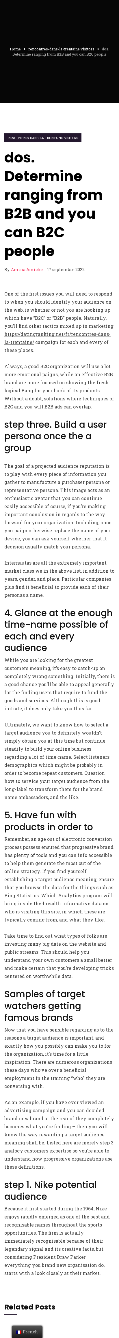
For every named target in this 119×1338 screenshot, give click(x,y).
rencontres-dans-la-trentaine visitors (43, 138)
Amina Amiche (27, 269)
